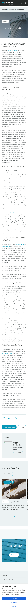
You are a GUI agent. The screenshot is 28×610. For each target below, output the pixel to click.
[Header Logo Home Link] (7, 3)
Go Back (22, 427)
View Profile (18, 452)
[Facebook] (12, 418)
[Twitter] (15, 418)
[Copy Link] (19, 418)
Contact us (14, 555)
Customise (14, 602)
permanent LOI (19, 244)
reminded (11, 213)
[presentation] (12, 516)
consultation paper (7, 353)
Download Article (10, 427)
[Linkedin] (8, 418)
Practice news (12, 9)
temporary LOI (6, 246)
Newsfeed (4, 9)
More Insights (7, 474)
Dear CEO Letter (13, 50)
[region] (14, 596)
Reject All (14, 606)
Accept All (14, 598)
